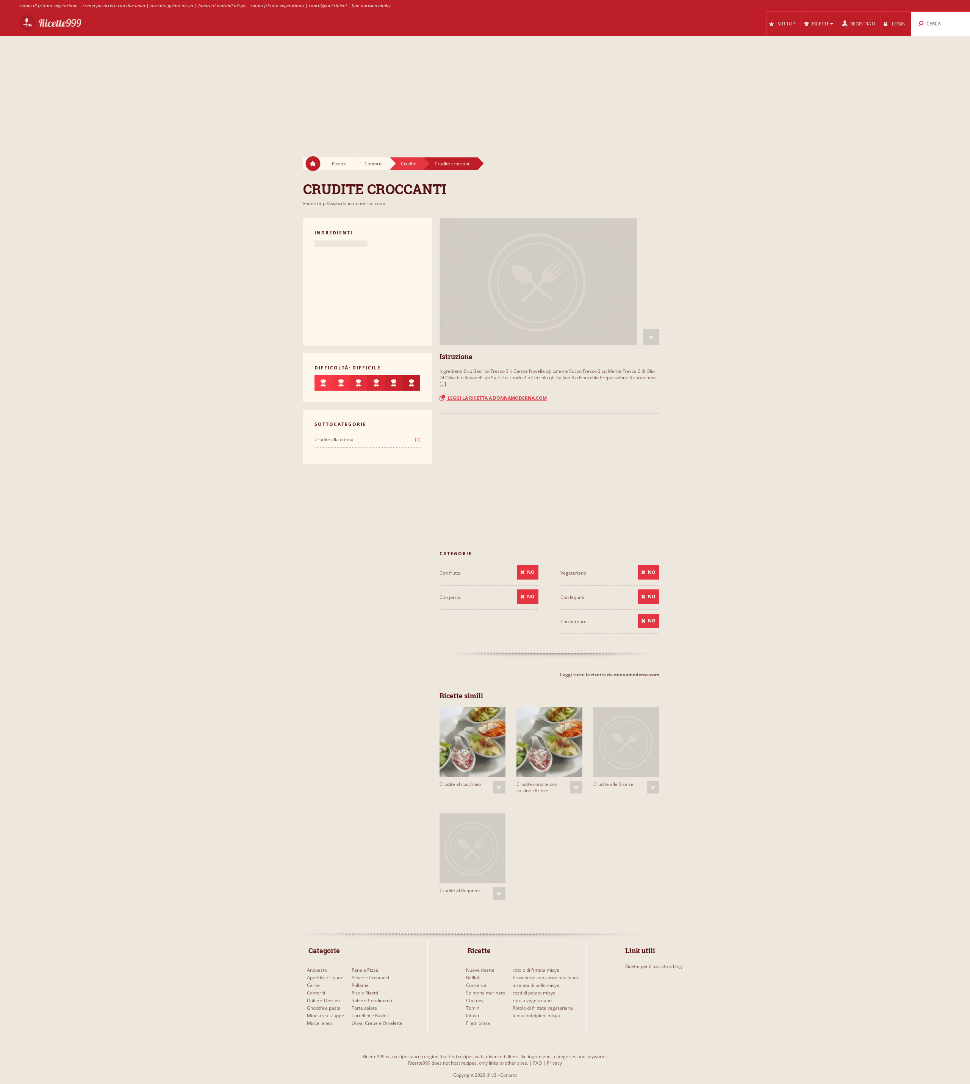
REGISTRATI (862, 23)
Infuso (472, 1015)
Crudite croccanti (453, 163)
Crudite (408, 163)
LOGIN (899, 23)
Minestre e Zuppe (325, 1015)
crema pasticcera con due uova (114, 5)
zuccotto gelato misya (171, 5)
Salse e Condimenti (372, 1000)
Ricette (339, 163)
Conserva (476, 985)
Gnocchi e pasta (324, 1008)
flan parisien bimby (371, 5)
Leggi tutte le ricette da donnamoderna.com (609, 674)
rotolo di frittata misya (536, 970)
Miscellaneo (319, 1023)
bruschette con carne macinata (545, 977)
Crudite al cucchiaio (460, 784)
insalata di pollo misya (536, 985)
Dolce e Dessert (324, 1000)
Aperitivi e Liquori (325, 977)
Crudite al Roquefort (461, 890)
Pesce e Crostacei (370, 977)
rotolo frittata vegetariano (277, 5)
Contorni (374, 163)
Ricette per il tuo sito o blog (653, 966)
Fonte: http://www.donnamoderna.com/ (344, 203)
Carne (313, 985)
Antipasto (317, 970)
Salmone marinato (485, 993)
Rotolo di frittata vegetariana (543, 1008)
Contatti (508, 1075)
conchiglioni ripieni (328, 5)
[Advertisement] (485, 89)
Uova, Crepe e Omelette (377, 1023)
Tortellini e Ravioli (370, 1015)
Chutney (474, 1000)
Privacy (554, 1063)
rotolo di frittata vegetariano (48, 5)
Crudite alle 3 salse (613, 784)
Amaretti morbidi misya (222, 5)
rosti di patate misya (534, 993)
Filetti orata (478, 1023)
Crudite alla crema (334, 439)
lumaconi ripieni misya (536, 1015)
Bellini (472, 977)
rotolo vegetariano (532, 1000)
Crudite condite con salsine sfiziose (536, 787)
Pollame (360, 985)
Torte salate (364, 1008)
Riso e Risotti (365, 993)
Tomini (473, 1008)
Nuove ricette (480, 970)
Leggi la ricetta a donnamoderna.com (496, 398)
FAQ (537, 1063)
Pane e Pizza (365, 970)
